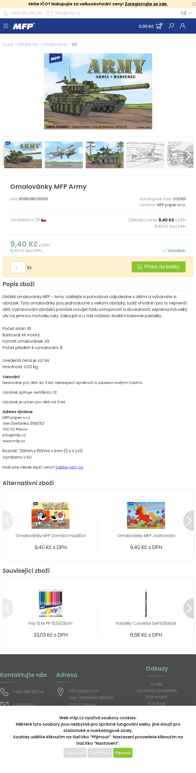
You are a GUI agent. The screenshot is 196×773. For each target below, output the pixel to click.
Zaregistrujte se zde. (146, 4)
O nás (157, 684)
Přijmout (123, 752)
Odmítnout (100, 752)
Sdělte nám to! (69, 467)
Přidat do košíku (161, 267)
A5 (74, 44)
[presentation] (8, 155)
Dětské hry (27, 44)
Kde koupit (156, 697)
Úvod (8, 44)
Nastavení (75, 752)
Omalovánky (55, 44)
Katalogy (157, 703)
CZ (183, 13)
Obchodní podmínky (156, 691)
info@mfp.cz (68, 13)
